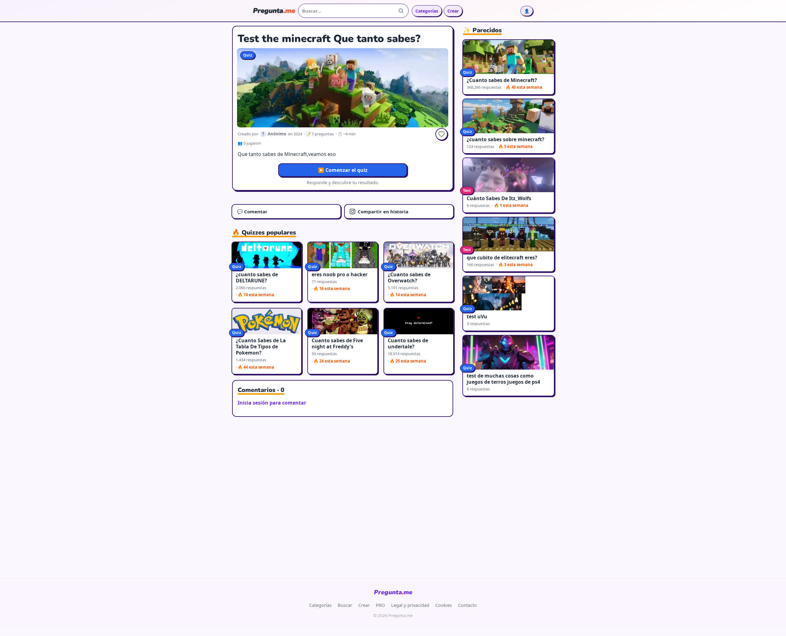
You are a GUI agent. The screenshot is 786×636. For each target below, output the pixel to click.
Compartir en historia (383, 211)
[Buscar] (401, 11)
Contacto (467, 605)
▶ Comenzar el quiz (343, 170)
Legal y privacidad (410, 605)
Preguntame (393, 592)
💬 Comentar (252, 211)
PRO (380, 605)
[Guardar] (441, 134)
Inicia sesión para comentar (272, 402)
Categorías (426, 11)
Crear (453, 11)
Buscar (345, 605)
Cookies (443, 605)
